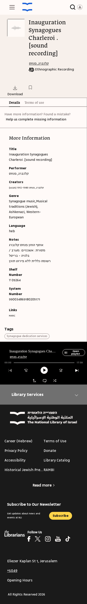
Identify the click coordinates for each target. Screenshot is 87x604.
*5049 (12, 570)
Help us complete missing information (36, 119)
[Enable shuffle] (55, 380)
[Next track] (77, 370)
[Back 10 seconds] (26, 370)
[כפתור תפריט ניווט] (12, 7)
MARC (12, 315)
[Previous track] (10, 370)
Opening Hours (20, 580)
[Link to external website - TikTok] (67, 539)
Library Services (28, 394)
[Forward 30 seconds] (60, 370)
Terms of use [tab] (34, 103)
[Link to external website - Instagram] (48, 539)
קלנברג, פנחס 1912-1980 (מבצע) (26, 187)
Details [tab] (14, 103)
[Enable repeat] (44, 380)
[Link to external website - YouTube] (58, 539)
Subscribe (60, 515)
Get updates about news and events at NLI (23, 515)
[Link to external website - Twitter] (38, 539)
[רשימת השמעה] (65, 355)
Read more (42, 485)
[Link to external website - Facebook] (28, 539)
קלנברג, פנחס (39, 63)
